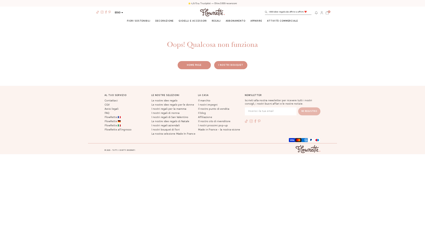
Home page (194, 65)
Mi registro (309, 111)
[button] (288, 13)
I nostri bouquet (230, 65)
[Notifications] (316, 12)
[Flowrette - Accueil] (212, 12)
